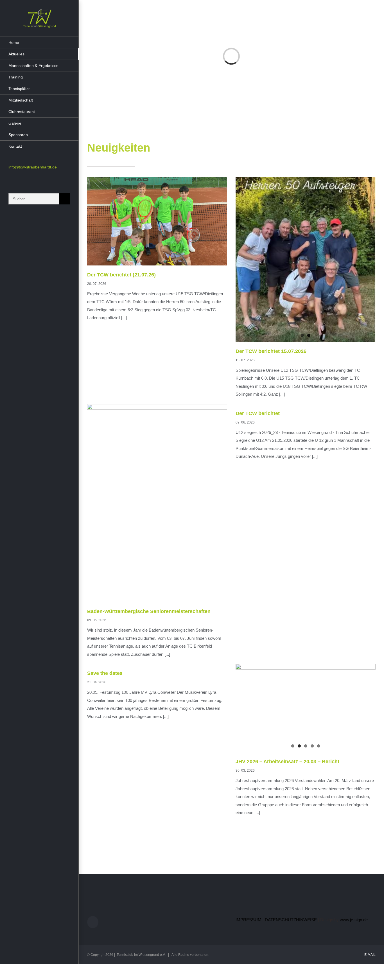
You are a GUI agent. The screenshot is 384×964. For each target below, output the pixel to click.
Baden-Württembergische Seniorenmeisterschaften (149, 611)
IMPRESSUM (248, 919)
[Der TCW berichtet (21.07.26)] (157, 221)
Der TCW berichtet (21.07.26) (121, 275)
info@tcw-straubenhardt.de (32, 167)
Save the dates (105, 673)
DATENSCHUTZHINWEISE (291, 919)
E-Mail (369, 955)
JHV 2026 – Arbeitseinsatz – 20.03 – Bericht (287, 761)
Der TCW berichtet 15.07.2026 (271, 351)
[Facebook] (92, 922)
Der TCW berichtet (258, 413)
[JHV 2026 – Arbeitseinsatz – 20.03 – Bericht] (306, 708)
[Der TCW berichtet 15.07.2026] (306, 259)
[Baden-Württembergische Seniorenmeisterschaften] (157, 503)
